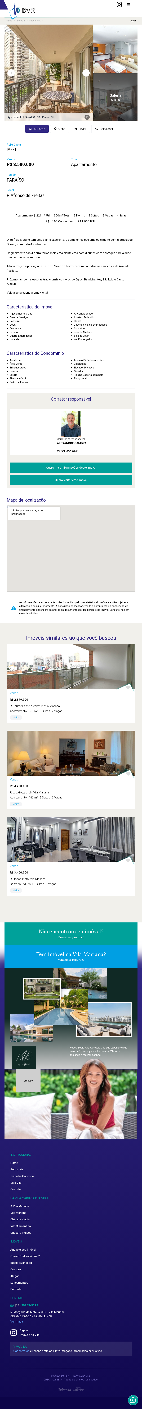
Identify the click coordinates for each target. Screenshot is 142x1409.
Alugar (14, 1276)
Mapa (61, 129)
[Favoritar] (87, 117)
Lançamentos (19, 1282)
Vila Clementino (20, 1226)
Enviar (82, 129)
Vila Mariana (18, 1212)
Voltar (133, 20)
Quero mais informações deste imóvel (71, 467)
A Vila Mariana (19, 1206)
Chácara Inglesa (20, 1232)
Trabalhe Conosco (22, 1176)
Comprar (16, 1269)
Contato (15, 1189)
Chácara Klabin (20, 1219)
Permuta (15, 1289)
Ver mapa (16, 1321)
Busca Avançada (21, 1262)
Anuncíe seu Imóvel (23, 1249)
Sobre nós (17, 1169)
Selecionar (106, 129)
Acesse (28, 1080)
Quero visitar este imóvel (71, 480)
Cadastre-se (21, 1351)
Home (14, 1163)
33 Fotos (39, 129)
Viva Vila (15, 1182)
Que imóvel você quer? (25, 1256)
